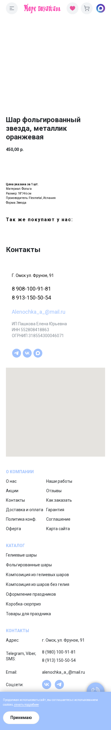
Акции (12, 490)
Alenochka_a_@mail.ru (38, 312)
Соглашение (58, 519)
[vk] (27, 353)
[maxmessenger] (37, 353)
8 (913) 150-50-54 (59, 660)
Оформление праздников (31, 594)
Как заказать (59, 500)
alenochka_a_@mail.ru (63, 672)
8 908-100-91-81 (31, 289)
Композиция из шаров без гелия (37, 584)
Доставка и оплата (24, 509)
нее (36, 704)
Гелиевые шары (21, 555)
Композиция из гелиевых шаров (37, 574)
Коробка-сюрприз (23, 604)
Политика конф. (21, 519)
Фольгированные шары (29, 564)
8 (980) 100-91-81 (59, 652)
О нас (11, 481)
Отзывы (54, 490)
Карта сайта (58, 528)
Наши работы (59, 481)
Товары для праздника (28, 613)
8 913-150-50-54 (31, 297)
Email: (11, 672)
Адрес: (12, 640)
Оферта (13, 528)
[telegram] (16, 353)
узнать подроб (24, 704)
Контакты (15, 500)
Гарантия (55, 509)
